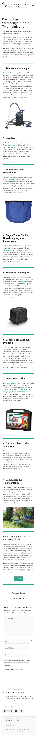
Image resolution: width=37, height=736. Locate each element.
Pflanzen (6, 354)
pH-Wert (20, 389)
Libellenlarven (7, 250)
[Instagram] (10, 711)
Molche (18, 179)
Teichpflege (11, 145)
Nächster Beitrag (18, 598)
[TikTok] (21, 711)
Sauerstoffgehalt (24, 281)
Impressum (9, 720)
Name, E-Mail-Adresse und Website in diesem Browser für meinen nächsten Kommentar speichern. (17, 663)
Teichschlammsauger (12, 73)
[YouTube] (16, 711)
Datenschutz (10, 725)
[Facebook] (5, 711)
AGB (18, 720)
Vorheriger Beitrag (18, 593)
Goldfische (12, 179)
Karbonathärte (24, 392)
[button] (33, 5)
